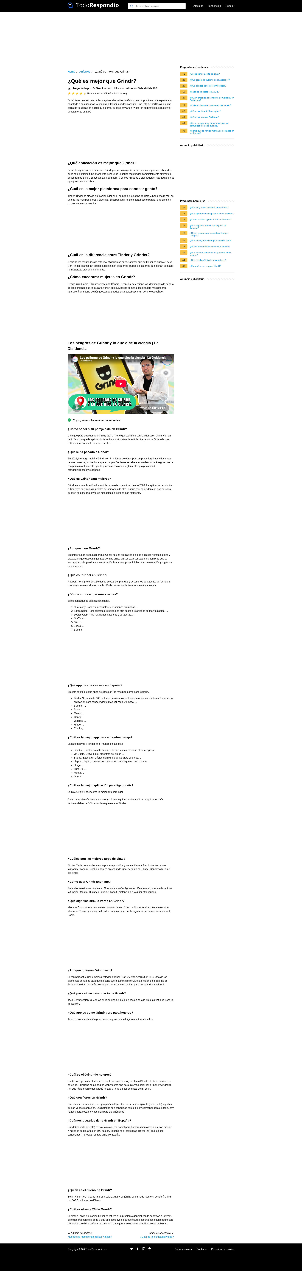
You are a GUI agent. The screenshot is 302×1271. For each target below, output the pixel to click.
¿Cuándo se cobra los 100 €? (204, 91)
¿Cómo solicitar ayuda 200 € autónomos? (210, 219)
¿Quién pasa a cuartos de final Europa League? (209, 234)
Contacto (201, 1249)
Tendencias (214, 6)
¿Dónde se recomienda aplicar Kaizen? (90, 1236)
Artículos (198, 6)
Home (71, 71)
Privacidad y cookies (222, 1249)
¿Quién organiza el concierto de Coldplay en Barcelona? (212, 98)
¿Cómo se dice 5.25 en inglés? (205, 111)
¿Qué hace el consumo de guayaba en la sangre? (210, 253)
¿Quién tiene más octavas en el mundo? (210, 246)
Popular (230, 6)
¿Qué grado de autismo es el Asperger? (210, 80)
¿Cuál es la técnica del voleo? (157, 1236)
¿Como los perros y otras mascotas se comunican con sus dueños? (209, 124)
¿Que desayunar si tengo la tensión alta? (210, 240)
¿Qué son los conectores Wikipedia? (208, 85)
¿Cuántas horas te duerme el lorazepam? (210, 105)
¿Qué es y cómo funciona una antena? (209, 207)
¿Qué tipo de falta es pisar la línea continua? (212, 213)
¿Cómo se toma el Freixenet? (204, 117)
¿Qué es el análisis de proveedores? (208, 260)
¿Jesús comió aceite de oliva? (205, 74)
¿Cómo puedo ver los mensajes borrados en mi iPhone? (212, 132)
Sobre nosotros (183, 1249)
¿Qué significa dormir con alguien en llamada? (208, 226)
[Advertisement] (151, 39)
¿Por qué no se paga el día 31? (205, 266)
